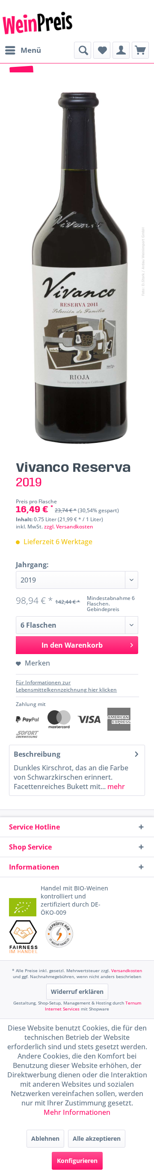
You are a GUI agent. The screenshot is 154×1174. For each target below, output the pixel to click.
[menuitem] (22, 50)
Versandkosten (126, 970)
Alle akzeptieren (97, 1138)
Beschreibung (37, 754)
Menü (31, 50)
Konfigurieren (77, 1161)
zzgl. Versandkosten (68, 526)
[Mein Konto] (121, 50)
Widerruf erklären (77, 991)
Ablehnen (45, 1138)
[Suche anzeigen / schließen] (82, 50)
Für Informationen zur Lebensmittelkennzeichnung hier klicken (66, 686)
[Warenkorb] (140, 50)
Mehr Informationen (77, 1112)
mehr (115, 786)
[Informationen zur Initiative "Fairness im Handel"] (23, 936)
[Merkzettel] (101, 50)
